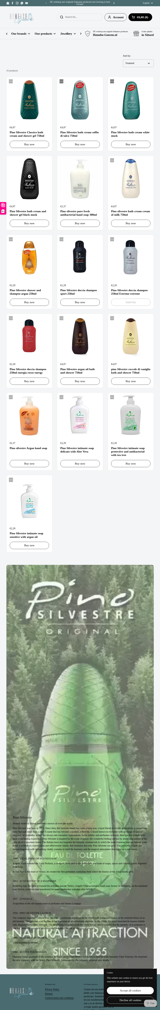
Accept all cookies (130, 990)
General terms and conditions (59, 998)
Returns (49, 993)
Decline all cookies (130, 1000)
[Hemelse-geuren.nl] (22, 17)
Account (118, 17)
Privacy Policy (52, 989)
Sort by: (127, 55)
